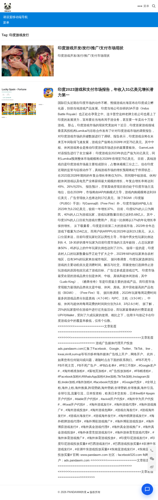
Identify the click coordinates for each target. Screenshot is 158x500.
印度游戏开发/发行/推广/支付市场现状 (90, 48)
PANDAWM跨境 (76, 492)
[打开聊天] (147, 489)
